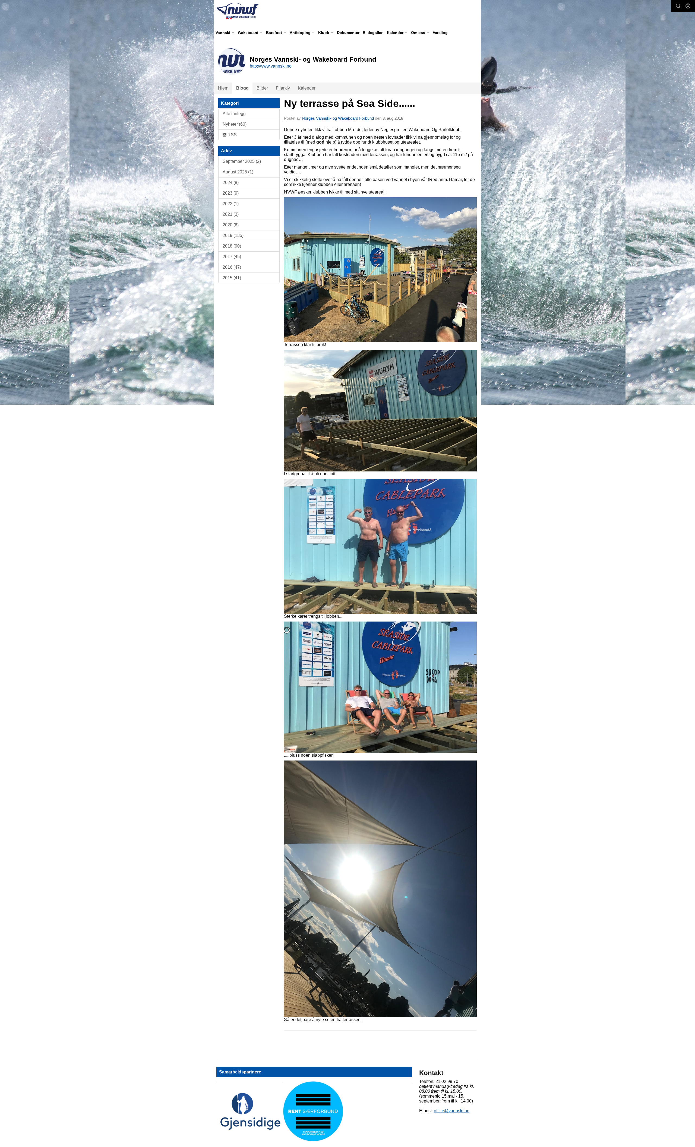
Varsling (440, 32)
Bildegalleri (373, 32)
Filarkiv (283, 88)
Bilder (262, 88)
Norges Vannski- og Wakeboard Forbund (338, 118)
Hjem (223, 88)
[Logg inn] (688, 6)
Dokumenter (348, 32)
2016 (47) (232, 267)
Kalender (306, 88)
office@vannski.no (451, 1110)
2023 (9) (231, 193)
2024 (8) (231, 182)
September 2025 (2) (242, 161)
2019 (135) (233, 235)
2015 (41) (232, 277)
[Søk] (678, 6)
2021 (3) (231, 214)
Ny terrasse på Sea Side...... (349, 103)
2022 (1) (231, 203)
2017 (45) (232, 256)
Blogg (242, 88)
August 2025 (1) (238, 172)
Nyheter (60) (235, 124)
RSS (231, 134)
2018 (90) (232, 246)
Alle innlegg (234, 113)
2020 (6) (231, 225)
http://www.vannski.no (271, 66)
